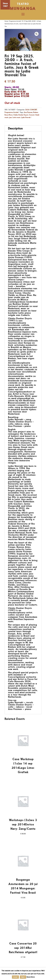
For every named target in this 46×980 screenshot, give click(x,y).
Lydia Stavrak (25, 117)
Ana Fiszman (28, 112)
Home (6, 21)
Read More (31, 977)
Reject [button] (23, 977)
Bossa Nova (9, 115)
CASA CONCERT (31, 110)
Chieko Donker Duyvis (20, 115)
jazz (10, 117)
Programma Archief (15, 21)
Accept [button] (15, 977)
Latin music (16, 117)
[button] (36, 34)
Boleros (35, 112)
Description (15, 128)
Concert (31, 115)
